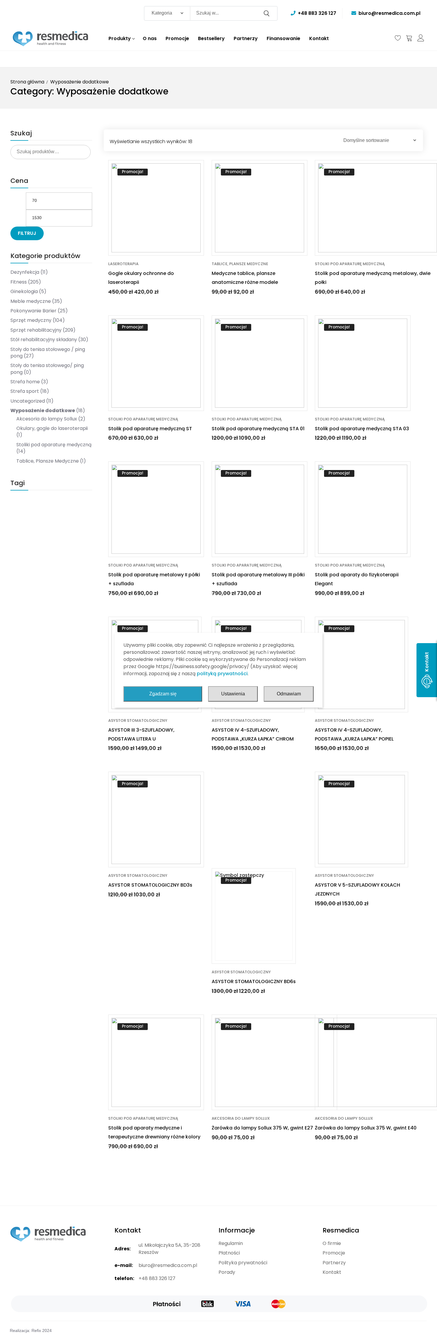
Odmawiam (289, 693)
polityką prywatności (222, 673)
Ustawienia (233, 693)
